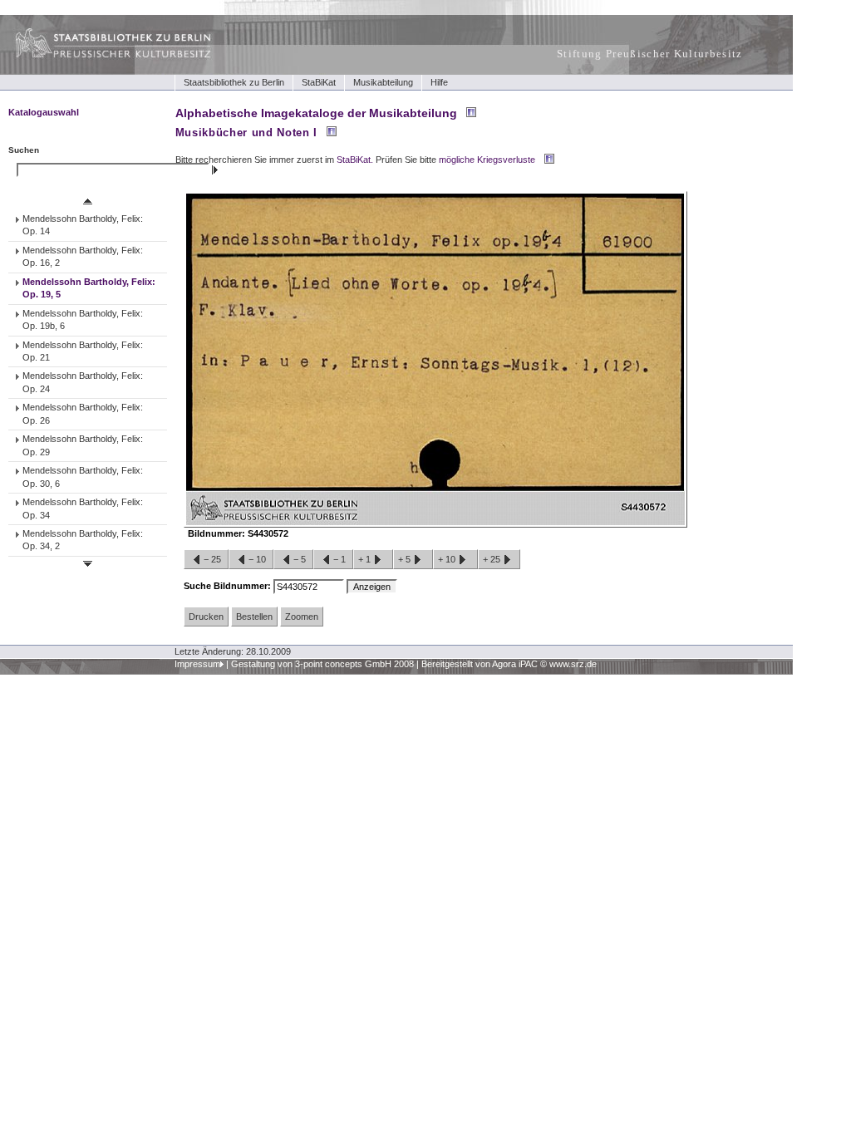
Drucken (206, 617)
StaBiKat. (355, 160)
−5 (299, 559)
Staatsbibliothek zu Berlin (234, 82)
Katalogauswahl (43, 112)
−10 (257, 559)
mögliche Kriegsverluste (487, 160)
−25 (212, 559)
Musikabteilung (383, 82)
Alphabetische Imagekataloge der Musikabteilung (316, 113)
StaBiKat (319, 82)
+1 (365, 559)
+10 (448, 559)
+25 (493, 559)
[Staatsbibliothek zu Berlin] (98, 56)
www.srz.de (573, 664)
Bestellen (254, 617)
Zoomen (301, 617)
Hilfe (439, 82)
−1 (339, 559)
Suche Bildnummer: (228, 586)
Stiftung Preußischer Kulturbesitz (650, 53)
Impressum (197, 664)
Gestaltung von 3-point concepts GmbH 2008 (322, 664)
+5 (405, 559)
